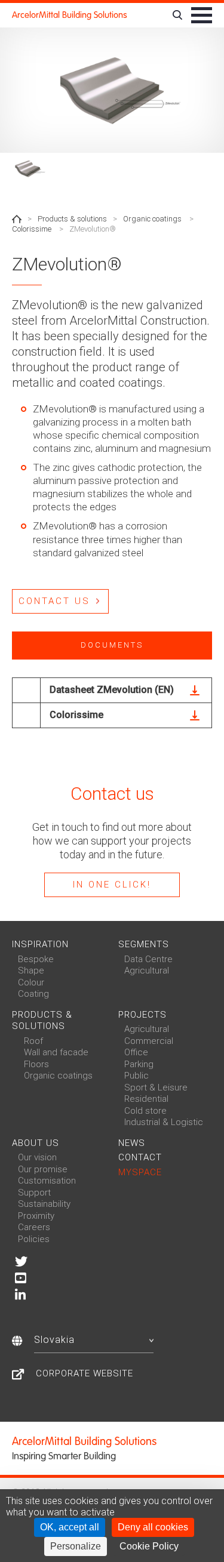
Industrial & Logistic (163, 1122)
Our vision (37, 1157)
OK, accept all (69, 1527)
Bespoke (36, 959)
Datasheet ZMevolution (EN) (112, 689)
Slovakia (54, 1339)
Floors (36, 1064)
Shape (31, 970)
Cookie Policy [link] (149, 1546)
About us (35, 1143)
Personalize (75, 1546)
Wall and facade (56, 1052)
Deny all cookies (153, 1527)
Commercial (148, 1041)
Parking (139, 1064)
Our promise (42, 1169)
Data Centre (148, 959)
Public (136, 1075)
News (131, 1143)
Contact (140, 1157)
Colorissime (31, 228)
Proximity (36, 1215)
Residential (146, 1098)
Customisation (47, 1180)
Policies (34, 1239)
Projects (142, 1014)
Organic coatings (152, 218)
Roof (33, 1041)
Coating (33, 993)
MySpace (140, 1172)
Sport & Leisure (156, 1087)
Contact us (54, 601)
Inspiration (40, 944)
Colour (31, 982)
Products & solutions (72, 218)
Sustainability (44, 1204)
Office (136, 1052)
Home (17, 219)
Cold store (145, 1110)
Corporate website (84, 1373)
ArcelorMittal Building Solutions (69, 15)
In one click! (112, 884)
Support (34, 1192)
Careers (34, 1227)
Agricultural (146, 970)
